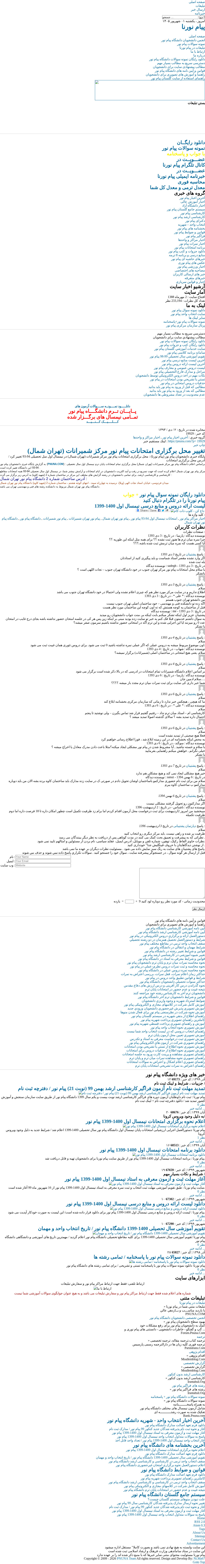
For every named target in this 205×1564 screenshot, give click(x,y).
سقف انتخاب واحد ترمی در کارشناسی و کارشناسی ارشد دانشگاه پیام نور (157, 1461)
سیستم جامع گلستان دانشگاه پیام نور (168, 1494)
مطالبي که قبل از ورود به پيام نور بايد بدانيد (177, 387)
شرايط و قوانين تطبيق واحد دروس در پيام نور (175, 978)
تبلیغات (200, 5)
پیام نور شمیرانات (54, 518)
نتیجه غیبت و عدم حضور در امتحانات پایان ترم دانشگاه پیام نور (164, 1489)
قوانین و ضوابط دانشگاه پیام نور (173, 1469)
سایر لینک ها (197, 317)
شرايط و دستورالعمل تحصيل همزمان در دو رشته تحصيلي (167, 939)
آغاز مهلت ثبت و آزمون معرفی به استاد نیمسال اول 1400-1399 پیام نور (135, 1179)
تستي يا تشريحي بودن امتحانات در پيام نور (177, 379)
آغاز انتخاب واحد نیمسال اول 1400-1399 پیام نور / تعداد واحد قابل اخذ (160, 1440)
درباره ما (199, 55)
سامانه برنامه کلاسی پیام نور (186, 352)
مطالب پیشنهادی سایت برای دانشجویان (179, 67)
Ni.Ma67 (199, 1558)
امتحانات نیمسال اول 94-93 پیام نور (154, 518)
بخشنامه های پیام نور (191, 228)
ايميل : (11, 861)
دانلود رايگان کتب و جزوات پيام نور (182, 345)
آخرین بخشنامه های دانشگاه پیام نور (169, 1445)
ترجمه (201, 1336)
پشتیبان (191, 554)
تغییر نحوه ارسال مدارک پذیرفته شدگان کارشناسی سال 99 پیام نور (161, 1503)
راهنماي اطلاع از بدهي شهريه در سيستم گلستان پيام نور (168, 1016)
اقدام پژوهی (197, 1351)
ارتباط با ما (198, 51)
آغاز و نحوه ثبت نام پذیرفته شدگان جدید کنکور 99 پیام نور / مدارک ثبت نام (157, 1429)
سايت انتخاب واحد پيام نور (188, 314)
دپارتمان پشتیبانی (184, 826)
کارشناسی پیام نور (193, 213)
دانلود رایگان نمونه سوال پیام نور (164, 494)
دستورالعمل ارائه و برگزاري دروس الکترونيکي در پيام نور (167, 936)
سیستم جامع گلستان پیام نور (186, 209)
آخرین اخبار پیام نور (192, 198)
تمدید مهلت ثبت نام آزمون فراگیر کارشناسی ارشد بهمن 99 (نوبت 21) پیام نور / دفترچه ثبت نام (111, 1088)
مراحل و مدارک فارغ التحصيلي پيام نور (179, 371)
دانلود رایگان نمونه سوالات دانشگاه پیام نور (177, 59)
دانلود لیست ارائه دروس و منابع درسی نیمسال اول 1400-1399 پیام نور (135, 1203)
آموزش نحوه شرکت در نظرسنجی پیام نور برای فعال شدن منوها (163, 1012)
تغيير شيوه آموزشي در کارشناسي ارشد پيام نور (174, 955)
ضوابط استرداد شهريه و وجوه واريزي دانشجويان (173, 1000)
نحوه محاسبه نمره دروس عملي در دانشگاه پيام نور (171, 970)
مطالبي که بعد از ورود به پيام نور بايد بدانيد (177, 390)
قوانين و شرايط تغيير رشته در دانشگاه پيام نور (175, 951)
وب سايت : (7, 865)
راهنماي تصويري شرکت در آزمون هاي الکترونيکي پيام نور (167, 1042)
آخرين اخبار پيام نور (175, 437)
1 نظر (201, 1137)
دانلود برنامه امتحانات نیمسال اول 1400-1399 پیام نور (152, 1150)
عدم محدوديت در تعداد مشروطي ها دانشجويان (174, 394)
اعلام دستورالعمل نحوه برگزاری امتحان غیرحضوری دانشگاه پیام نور (160, 1465)
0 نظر (201, 1104)
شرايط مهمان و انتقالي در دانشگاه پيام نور (177, 947)
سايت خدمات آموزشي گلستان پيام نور (179, 348)
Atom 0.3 (199, 1525)
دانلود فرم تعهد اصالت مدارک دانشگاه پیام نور (175, 1425)
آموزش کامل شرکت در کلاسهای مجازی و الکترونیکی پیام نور (164, 1004)
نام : (12, 857)
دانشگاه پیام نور (30, 518)
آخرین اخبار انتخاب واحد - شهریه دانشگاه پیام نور (156, 1420)
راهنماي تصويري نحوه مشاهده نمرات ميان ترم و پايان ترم (167, 1058)
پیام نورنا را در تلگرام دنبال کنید (174, 500)
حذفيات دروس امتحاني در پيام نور (182, 383)
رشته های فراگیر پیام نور (188, 1385)
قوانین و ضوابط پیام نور (189, 232)
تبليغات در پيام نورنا (192, 1302)
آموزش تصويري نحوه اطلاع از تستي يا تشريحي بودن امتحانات (164, 1046)
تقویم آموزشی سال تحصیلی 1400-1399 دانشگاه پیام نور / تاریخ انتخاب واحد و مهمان (121, 1228)
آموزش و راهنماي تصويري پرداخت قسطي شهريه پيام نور (167, 1023)
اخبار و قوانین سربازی (190, 282)
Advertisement (196, 1543)
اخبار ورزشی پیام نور (191, 266)
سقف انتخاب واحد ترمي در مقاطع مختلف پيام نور (172, 943)
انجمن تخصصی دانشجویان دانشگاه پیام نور (177, 1317)
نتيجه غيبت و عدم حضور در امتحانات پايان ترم (175, 989)
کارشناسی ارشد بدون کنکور (186, 1374)
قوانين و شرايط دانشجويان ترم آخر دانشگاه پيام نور (171, 997)
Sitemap (200, 1536)
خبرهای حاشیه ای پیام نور (188, 259)
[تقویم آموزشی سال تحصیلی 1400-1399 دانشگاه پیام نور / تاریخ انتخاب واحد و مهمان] (149, 1233)
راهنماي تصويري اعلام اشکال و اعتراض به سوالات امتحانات (166, 1061)
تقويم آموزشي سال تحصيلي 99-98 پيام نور (177, 356)
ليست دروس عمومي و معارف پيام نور (179, 368)
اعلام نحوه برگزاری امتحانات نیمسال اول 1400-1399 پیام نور (145, 1121)
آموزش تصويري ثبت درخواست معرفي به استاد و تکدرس (167, 1039)
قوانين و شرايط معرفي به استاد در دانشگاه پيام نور (171, 958)
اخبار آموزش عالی (193, 201)
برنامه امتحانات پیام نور (189, 247)
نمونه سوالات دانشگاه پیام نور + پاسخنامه (178, 1396)
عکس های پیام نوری (191, 262)
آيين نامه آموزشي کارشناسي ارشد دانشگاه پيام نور (171, 932)
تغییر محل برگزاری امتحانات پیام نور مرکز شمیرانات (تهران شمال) (116, 450)
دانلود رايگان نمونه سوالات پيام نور (182, 341)
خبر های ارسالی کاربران (189, 274)
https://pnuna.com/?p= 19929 (186, 441)
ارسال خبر (198, 9)
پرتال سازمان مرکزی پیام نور (185, 325)
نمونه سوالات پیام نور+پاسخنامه (184, 321)
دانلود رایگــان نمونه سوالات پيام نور (183, 148)
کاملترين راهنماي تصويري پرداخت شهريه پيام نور (173, 1020)
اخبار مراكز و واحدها (146, 437)
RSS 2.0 (199, 1521)
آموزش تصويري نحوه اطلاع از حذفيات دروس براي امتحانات (165, 1050)
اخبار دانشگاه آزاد (193, 205)
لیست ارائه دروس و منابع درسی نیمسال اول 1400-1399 (149, 506)
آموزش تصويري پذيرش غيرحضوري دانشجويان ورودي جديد (166, 1008)
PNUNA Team (126, 1558)
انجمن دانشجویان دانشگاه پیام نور (183, 40)
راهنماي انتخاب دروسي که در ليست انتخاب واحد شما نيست (166, 1031)
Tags (202, 1529)
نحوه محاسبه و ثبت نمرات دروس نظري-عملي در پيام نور (167, 966)
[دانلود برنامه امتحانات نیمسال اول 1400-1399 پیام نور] (169, 1154)
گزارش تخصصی (194, 1363)
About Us (199, 1532)
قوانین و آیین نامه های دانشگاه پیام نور (180, 70)
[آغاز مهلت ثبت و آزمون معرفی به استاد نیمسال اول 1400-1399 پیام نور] (157, 1183)
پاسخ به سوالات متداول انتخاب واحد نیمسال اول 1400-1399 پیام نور (161, 1436)
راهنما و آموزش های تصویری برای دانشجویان (175, 74)
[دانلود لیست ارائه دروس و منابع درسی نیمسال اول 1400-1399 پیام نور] (157, 1208)
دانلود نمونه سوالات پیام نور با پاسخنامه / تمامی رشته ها (149, 1257)
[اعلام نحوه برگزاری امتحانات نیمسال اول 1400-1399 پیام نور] (164, 1126)
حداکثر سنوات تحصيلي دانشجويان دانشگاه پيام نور (172, 981)
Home (201, 1518)
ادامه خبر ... (197, 1108)
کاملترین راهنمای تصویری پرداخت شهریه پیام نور (173, 1478)
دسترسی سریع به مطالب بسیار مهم (181, 63)
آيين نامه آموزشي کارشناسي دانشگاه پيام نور (175, 928)
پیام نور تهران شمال (115, 518)
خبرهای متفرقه (195, 278)
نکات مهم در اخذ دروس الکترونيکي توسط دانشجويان (170, 375)
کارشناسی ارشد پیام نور (189, 217)
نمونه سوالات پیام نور (191, 44)
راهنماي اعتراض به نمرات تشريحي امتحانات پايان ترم (170, 1065)
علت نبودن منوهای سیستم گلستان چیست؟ (176, 1499)
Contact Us (198, 1539)
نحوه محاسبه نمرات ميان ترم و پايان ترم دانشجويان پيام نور (166, 962)
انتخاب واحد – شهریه (191, 224)
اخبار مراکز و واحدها (191, 240)
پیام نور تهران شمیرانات (84, 518)
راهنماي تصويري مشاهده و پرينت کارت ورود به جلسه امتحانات (163, 1054)
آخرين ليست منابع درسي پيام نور (183, 360)
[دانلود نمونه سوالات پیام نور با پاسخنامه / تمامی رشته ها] (167, 1261)
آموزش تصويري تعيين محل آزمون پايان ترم (176, 1035)
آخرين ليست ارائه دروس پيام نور (183, 364)
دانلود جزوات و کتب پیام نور (187, 251)
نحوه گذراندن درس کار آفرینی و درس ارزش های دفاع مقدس (164, 985)
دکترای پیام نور (195, 220)
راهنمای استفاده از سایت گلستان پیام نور (178, 78)
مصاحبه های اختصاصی (190, 270)
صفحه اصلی (197, 2)
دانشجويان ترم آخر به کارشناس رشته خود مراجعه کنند (169, 993)
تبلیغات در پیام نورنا (192, 47)
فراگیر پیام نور (195, 236)
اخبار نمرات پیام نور (192, 243)
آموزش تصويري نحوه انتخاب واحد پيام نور (178, 1027)
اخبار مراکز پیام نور (192, 518)
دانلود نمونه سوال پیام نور (188, 310)
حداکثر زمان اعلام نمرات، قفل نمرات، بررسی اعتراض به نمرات (163, 974)
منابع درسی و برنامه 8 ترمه (187, 255)
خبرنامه (200, 13)
